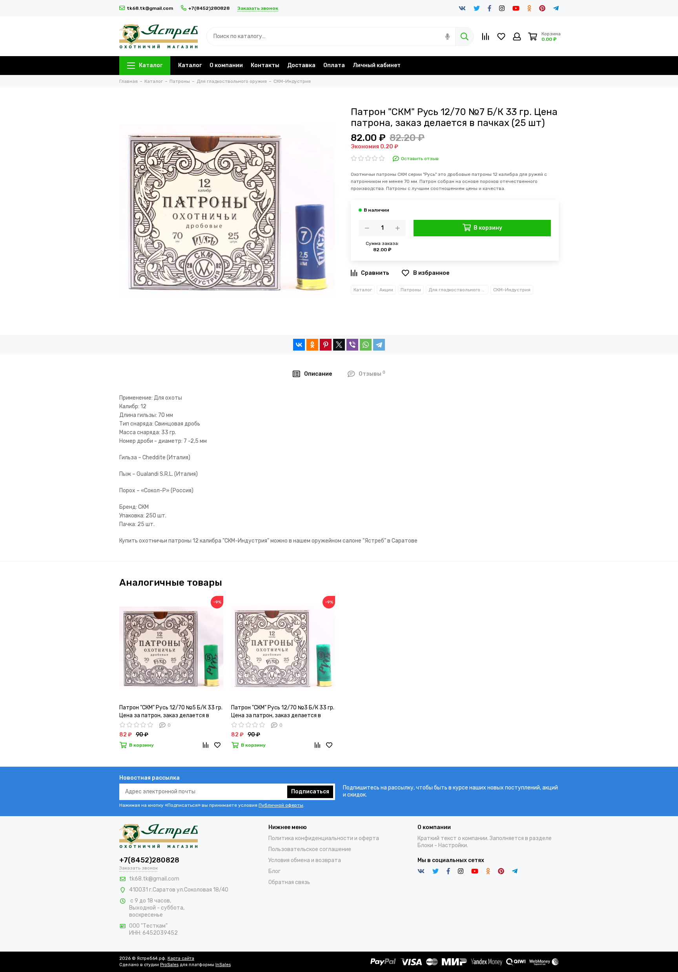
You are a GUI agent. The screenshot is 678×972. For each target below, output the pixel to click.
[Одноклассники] (312, 345)
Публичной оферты (281, 805)
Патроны (411, 289)
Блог (274, 871)
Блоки (425, 845)
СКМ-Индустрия (511, 289)
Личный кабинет (377, 65)
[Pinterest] (326, 345)
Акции (386, 289)
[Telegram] (379, 345)
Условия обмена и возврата (304, 860)
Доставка (301, 65)
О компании (226, 65)
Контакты (265, 65)
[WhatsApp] (366, 345)
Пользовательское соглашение (309, 849)
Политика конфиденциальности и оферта (323, 838)
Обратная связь (289, 882)
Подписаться (310, 791)
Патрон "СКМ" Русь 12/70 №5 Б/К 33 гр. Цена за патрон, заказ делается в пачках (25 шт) (170, 712)
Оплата (334, 65)
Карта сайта (181, 958)
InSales (223, 964)
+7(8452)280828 (209, 8)
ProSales (169, 964)
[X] (339, 345)
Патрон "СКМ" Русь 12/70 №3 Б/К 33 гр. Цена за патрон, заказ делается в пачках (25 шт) (282, 712)
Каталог (150, 65)
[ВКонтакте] (299, 345)
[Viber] (352, 345)
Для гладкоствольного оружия (458, 289)
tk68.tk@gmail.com (150, 8)
